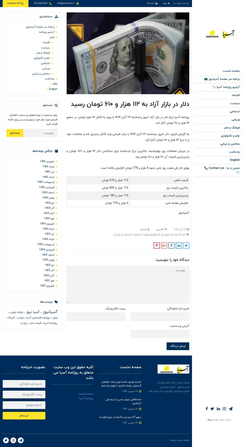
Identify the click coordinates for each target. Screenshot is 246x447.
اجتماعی (235, 111)
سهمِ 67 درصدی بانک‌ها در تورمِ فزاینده (120, 417)
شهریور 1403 (47, 286)
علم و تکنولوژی (230, 136)
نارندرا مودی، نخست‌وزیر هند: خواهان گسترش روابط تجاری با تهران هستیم (121, 383)
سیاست (235, 103)
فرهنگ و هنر (232, 128)
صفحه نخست (231, 71)
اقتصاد (236, 95)
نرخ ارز (117, 234)
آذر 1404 (49, 208)
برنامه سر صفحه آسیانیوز (40, 27)
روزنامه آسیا (50, 323)
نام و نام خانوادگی (178, 309)
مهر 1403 (49, 280)
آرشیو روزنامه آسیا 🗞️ (226, 87)
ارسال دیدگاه (177, 346)
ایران (54, 317)
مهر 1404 (49, 218)
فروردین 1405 (46, 187)
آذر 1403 (49, 270)
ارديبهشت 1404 (45, 244)
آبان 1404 (48, 213)
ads (55, 84)
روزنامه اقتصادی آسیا (38, 317)
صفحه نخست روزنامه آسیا (85, 396)
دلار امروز (169, 234)
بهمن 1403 (48, 260)
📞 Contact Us (15, 3)
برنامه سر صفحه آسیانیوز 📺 (222, 79)
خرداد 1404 (48, 239)
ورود (164, 3)
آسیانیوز (49, 312)
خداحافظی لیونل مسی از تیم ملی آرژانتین (123, 401)
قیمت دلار (133, 234)
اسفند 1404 (48, 192)
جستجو (14, 133)
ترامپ (20, 317)
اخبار (52, 37)
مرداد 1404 (48, 229)
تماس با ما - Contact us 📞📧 (222, 170)
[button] (181, 3)
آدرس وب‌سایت (179, 326)
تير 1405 (49, 172)
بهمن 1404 (48, 198)
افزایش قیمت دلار (147, 234)
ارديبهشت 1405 (45, 182)
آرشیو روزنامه (46, 32)
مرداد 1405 (48, 166)
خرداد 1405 (48, 177)
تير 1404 (49, 234)
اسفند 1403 (48, 255)
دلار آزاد (160, 234)
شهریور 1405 (47, 161)
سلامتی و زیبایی (230, 144)
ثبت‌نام (151, 3)
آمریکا (11, 317)
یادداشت (234, 152)
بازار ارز (124, 234)
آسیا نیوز (32, 312)
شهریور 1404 (47, 223)
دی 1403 (49, 265)
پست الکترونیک (115, 309)
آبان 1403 (48, 275)
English (235, 160)
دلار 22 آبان (179, 234)
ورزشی (236, 120)
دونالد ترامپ (16, 312)
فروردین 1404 (46, 249)
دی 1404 (49, 203)
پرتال (209, 419)
